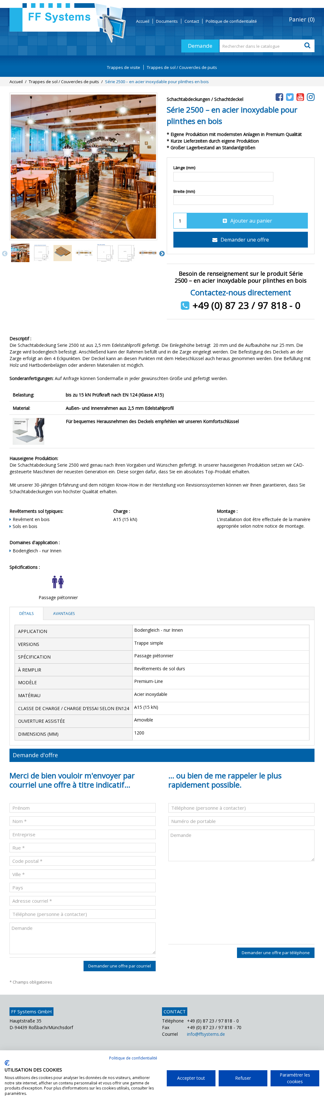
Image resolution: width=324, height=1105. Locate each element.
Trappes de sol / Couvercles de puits (182, 67)
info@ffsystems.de (206, 1034)
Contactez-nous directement (240, 292)
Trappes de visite (123, 67)
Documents (167, 21)
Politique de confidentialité (133, 1058)
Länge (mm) (184, 167)
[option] (20, 253)
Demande (200, 45)
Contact (191, 21)
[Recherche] (308, 46)
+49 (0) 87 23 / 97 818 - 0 (246, 305)
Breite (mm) (184, 191)
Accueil (142, 21)
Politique (231, 21)
